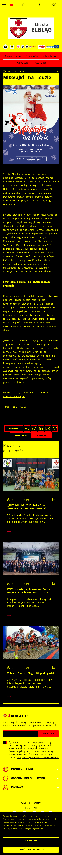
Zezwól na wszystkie (31, 849)
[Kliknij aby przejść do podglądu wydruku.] (55, 428)
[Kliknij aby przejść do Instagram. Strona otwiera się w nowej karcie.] (18, 47)
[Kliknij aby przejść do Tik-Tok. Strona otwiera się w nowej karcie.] (27, 47)
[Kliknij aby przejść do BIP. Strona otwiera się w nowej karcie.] (41, 47)
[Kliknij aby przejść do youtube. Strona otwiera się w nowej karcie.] (5, 46)
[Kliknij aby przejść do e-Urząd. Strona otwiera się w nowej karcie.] (33, 47)
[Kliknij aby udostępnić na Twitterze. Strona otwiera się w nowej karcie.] (34, 428)
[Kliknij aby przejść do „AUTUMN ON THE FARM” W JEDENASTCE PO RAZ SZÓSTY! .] (31, 475)
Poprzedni (22, 62)
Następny (40, 62)
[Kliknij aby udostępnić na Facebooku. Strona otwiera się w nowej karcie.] (27, 428)
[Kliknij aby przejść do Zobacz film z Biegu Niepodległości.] (31, 643)
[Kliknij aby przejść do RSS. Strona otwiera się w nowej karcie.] (58, 71)
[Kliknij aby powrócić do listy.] (31, 62)
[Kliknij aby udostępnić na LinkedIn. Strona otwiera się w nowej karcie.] (41, 428)
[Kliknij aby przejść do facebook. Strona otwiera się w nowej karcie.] (12, 46)
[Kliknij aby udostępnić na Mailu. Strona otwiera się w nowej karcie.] (48, 428)
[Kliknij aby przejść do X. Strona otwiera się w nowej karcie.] (22, 47)
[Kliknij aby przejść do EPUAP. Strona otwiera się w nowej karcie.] (50, 47)
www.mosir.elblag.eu (14, 396)
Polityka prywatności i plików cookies (38, 757)
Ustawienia (31, 840)
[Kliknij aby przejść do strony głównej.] (23, 4)
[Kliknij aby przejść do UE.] (56, 47)
